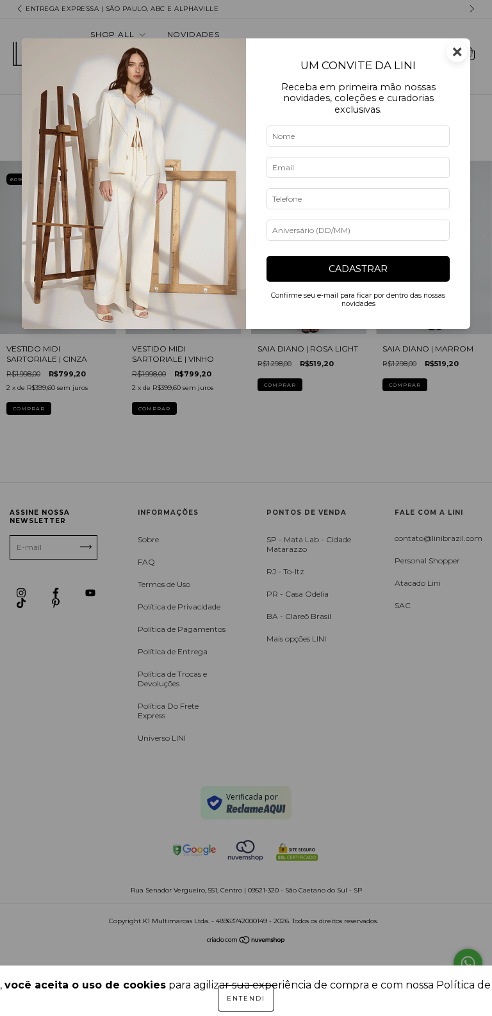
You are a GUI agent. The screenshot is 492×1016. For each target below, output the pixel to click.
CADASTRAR (358, 269)
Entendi (246, 998)
